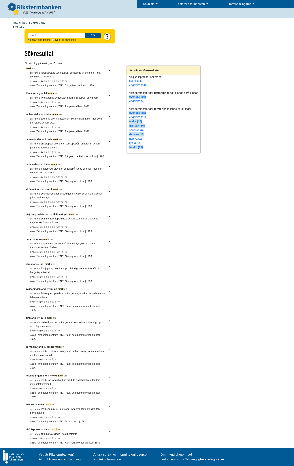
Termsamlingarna (240, 4)
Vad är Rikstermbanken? (57, 454)
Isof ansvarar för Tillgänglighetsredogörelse (192, 459)
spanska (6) (136, 130)
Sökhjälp (149, 4)
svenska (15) (137, 96)
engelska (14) (137, 85)
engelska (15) (137, 117)
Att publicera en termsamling (60, 459)
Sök (93, 35)
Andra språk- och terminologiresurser (120, 454)
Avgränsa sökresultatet (144, 70)
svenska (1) (136, 80)
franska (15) (137, 125)
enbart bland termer (40, 40)
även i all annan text (65, 40)
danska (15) (136, 134)
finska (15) (136, 147)
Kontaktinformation (107, 459)
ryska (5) (134, 142)
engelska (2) (136, 101)
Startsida (19, 22)
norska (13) (136, 138)
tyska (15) (135, 121)
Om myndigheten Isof (176, 454)
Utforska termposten (192, 4)
